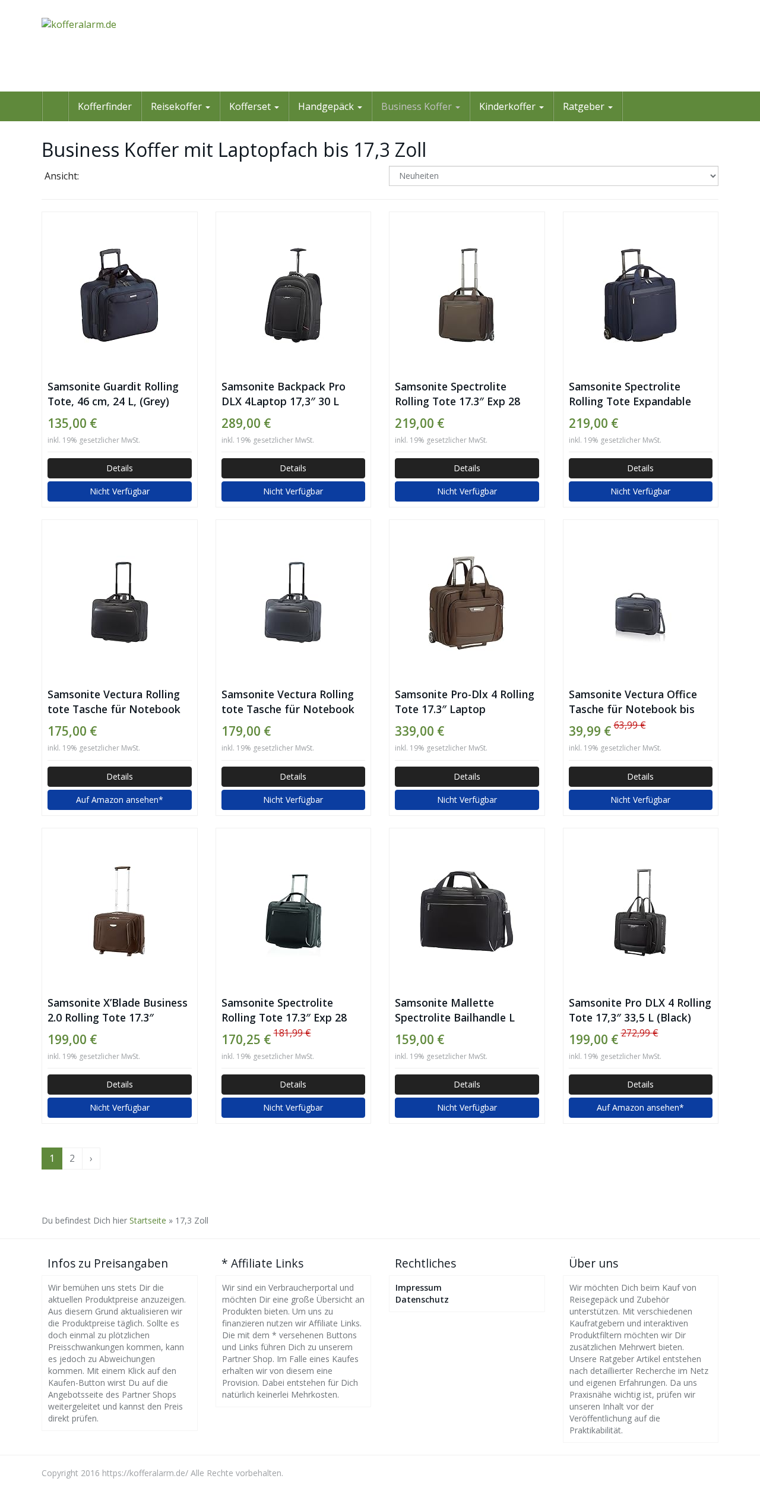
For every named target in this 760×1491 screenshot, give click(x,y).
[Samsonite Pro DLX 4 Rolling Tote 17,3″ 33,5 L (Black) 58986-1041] (641, 911)
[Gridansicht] (98, 177)
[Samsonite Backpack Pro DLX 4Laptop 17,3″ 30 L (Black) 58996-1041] (293, 295)
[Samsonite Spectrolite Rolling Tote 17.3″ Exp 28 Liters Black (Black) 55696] (293, 911)
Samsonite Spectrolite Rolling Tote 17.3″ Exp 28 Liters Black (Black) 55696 (286, 1010)
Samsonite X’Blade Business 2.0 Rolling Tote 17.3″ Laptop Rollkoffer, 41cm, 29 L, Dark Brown (118, 1010)
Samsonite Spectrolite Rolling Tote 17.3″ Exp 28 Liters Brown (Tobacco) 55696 (457, 394)
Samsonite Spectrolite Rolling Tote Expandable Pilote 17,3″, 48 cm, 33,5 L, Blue (635, 394)
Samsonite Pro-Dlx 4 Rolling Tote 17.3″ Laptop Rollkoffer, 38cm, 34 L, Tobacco (464, 702)
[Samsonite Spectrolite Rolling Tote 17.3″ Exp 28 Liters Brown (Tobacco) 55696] (467, 295)
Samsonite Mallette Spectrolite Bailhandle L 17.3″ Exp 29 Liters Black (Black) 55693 (456, 1010)
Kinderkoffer (508, 106)
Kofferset (251, 106)
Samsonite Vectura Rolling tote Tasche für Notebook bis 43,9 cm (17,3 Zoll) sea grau (287, 702)
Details (119, 468)
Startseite (147, 1220)
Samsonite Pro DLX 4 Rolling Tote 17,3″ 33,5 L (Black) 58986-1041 (640, 1010)
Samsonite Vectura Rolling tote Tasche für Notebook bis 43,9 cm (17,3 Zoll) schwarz (114, 702)
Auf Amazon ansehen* (119, 799)
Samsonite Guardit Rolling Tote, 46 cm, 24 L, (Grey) (113, 393)
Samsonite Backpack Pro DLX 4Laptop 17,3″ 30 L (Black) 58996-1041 (283, 394)
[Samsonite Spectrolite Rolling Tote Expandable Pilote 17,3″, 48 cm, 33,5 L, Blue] (641, 295)
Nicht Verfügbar (120, 491)
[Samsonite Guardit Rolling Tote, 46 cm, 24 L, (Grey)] (120, 295)
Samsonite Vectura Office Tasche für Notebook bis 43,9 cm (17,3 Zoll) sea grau (638, 702)
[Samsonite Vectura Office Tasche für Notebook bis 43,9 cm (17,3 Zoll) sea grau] (641, 603)
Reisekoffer (177, 106)
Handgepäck (327, 106)
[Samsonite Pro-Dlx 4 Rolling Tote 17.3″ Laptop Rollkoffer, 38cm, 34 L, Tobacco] (467, 603)
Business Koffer (417, 106)
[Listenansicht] (129, 177)
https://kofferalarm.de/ (145, 1473)
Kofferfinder (105, 106)
